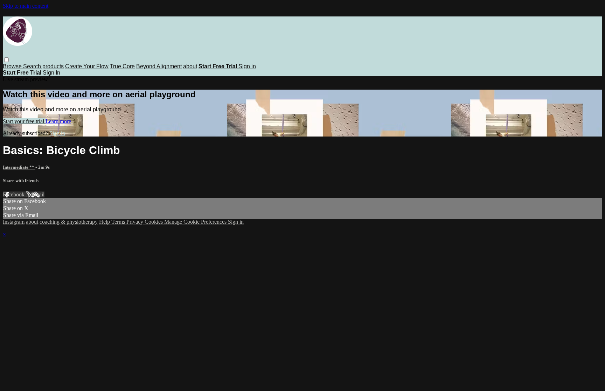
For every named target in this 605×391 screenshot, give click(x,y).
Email (38, 194)
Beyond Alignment (159, 66)
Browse (13, 66)
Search (32, 66)
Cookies (154, 222)
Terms (118, 222)
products (53, 66)
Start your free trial (24, 121)
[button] (6, 59)
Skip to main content (25, 6)
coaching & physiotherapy (69, 222)
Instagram (14, 222)
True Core (122, 66)
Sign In (51, 73)
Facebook (14, 194)
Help (105, 222)
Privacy (135, 222)
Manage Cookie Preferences (196, 222)
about (190, 66)
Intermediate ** (19, 167)
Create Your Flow (87, 66)
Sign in (247, 66)
